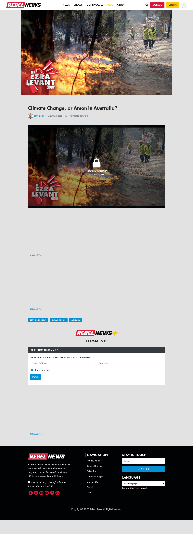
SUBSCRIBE (69, 357)
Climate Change (58, 320)
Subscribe (91, 471)
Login (89, 492)
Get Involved (94, 5)
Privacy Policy (93, 460)
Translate (144, 488)
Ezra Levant (39, 116)
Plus (110, 5)
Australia (75, 320)
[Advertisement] (96, 233)
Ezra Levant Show (38, 320)
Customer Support (95, 476)
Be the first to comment (77, 116)
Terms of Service (95, 466)
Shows (78, 5)
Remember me (42, 370)
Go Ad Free (37, 255)
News (66, 5)
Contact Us (92, 482)
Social (90, 487)
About (121, 5)
